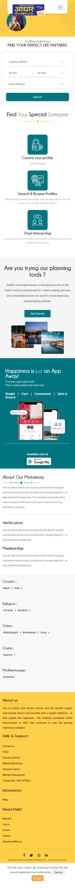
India (17, 588)
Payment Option (11, 769)
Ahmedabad (29, 632)
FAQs (6, 752)
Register (7, 818)
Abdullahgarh (10, 632)
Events (6, 830)
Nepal (6, 588)
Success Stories (11, 757)
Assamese (8, 676)
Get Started (37, 313)
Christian (8, 610)
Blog (5, 799)
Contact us (8, 746)
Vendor (6, 835)
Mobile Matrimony (13, 763)
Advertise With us (12, 841)
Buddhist (23, 610)
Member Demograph (14, 775)
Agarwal (7, 654)
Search (37, 97)
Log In (6, 824)
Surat (43, 632)
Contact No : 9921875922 (17, 780)
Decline (58, 872)
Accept (37, 878)
